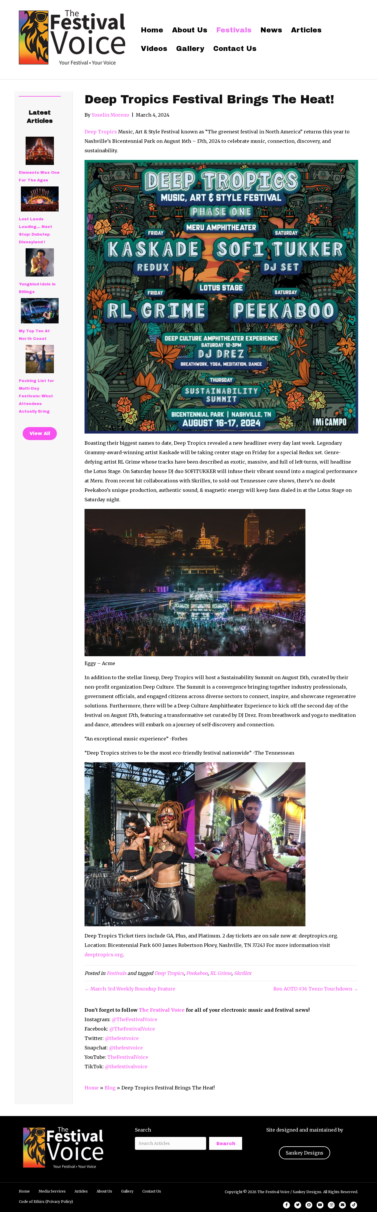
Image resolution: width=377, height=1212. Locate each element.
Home (152, 30)
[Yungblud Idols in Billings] (40, 262)
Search (143, 1130)
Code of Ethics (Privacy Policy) (46, 1201)
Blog (110, 1088)
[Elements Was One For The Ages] (40, 151)
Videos (154, 48)
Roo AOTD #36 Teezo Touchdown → (315, 989)
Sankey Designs (304, 1153)
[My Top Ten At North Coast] (40, 310)
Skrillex (243, 973)
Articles (306, 30)
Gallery (190, 48)
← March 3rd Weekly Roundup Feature (130, 989)
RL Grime (221, 973)
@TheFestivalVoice (134, 1019)
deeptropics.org (104, 955)
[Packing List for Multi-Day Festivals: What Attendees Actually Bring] (40, 359)
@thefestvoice (122, 1038)
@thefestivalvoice (126, 1066)
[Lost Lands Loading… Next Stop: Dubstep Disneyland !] (40, 198)
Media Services (52, 1191)
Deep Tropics (101, 132)
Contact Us (235, 48)
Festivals (234, 30)
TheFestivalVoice (127, 1057)
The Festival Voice (162, 1010)
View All (39, 433)
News (271, 30)
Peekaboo (197, 973)
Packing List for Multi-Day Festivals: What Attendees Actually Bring (36, 396)
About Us (189, 30)
